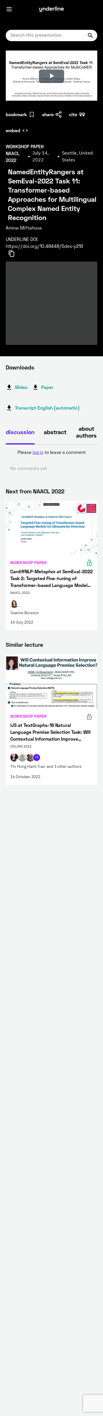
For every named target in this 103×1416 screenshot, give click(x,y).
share (48, 114)
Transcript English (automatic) (47, 407)
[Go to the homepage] (51, 9)
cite (73, 114)
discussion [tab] (20, 431)
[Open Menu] (9, 9)
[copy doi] (15, 253)
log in (38, 452)
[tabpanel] (51, 461)
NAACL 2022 (48, 491)
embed (13, 130)
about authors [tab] (86, 432)
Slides (21, 387)
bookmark (16, 114)
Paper (47, 387)
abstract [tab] (55, 431)
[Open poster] (15, 60)
